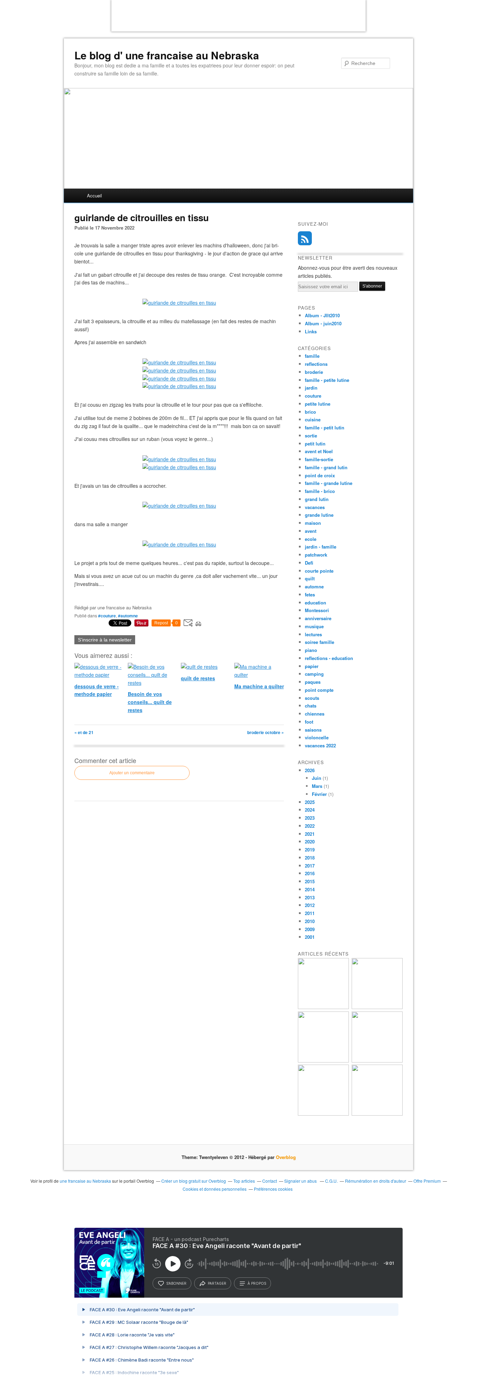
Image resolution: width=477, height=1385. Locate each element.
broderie (314, 372)
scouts (312, 698)
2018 (310, 857)
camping (314, 673)
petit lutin (315, 443)
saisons (313, 729)
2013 (310, 897)
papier (311, 666)
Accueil (94, 195)
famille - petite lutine (327, 380)
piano (311, 650)
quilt (310, 578)
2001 (310, 937)
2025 (310, 802)
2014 (310, 889)
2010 (310, 921)
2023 (310, 817)
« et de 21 (84, 732)
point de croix (320, 475)
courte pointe (319, 570)
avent (310, 531)
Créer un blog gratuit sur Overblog (193, 1181)
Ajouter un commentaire (132, 772)
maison (313, 523)
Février (319, 794)
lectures (313, 634)
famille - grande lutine (328, 483)
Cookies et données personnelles (215, 1189)
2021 (310, 834)
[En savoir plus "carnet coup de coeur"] (377, 1007)
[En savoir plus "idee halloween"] (323, 1113)
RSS (305, 238)
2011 (310, 913)
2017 (310, 865)
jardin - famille (320, 546)
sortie (311, 435)
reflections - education (329, 658)
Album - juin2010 (323, 323)
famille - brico (320, 491)
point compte (319, 690)
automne (314, 586)
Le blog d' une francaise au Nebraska (166, 55)
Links (311, 331)
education (315, 602)
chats (310, 705)
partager (217, 1283)
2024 (310, 809)
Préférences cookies (273, 1189)
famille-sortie (319, 459)
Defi (309, 562)
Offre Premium (427, 1181)
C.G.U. (331, 1181)
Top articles (244, 1181)
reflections (316, 364)
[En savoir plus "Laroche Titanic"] (323, 1007)
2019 (310, 849)
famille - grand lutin (326, 467)
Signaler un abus (301, 1181)
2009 (310, 929)
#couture (107, 615)
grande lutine (319, 515)
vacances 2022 (320, 745)
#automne (128, 615)
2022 (310, 825)
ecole (310, 539)
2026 (310, 770)
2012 (310, 905)
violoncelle (317, 737)
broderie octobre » (265, 732)
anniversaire (318, 618)
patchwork (316, 554)
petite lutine (317, 403)
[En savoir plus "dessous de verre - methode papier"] (377, 1113)
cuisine (313, 419)
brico (310, 411)
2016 (310, 873)
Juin (316, 778)
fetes (310, 594)
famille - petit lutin (324, 427)
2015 (310, 881)
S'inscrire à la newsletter (105, 640)
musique (314, 626)
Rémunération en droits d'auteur (375, 1181)
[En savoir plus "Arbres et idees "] (377, 1060)
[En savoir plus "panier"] (323, 1060)
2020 (310, 841)
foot (309, 721)
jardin (311, 387)
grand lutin (317, 499)
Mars (317, 786)
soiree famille (319, 642)
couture (313, 395)
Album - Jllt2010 (322, 315)
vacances (315, 507)
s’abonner (176, 1283)
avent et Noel (319, 451)
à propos (257, 1283)
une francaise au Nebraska (85, 1181)
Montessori (317, 610)
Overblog (286, 1157)
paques (313, 682)
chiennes (314, 713)
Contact (269, 1181)
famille (312, 356)
